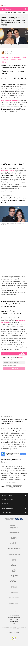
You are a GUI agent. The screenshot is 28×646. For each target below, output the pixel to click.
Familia (10, 12)
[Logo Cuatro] (14, 538)
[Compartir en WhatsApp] (15, 78)
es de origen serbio (7, 171)
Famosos (8, 9)
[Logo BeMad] (14, 571)
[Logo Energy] (14, 565)
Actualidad (4, 12)
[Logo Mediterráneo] (14, 603)
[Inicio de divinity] (2, 9)
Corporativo (6, 504)
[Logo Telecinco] (14, 532)
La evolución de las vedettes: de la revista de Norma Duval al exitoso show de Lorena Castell (14, 421)
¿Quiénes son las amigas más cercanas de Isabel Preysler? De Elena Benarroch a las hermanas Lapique (14, 304)
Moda (19, 12)
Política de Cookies (14, 619)
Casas (14, 12)
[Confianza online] (14, 640)
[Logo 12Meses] (14, 587)
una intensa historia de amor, (10, 100)
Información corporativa (14, 613)
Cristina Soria (8, 51)
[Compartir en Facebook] (25, 78)
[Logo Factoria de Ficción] (14, 554)
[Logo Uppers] (14, 576)
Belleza (24, 12)
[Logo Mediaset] (14, 520)
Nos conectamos (7, 499)
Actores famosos (17, 486)
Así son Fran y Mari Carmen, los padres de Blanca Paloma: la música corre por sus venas (13, 200)
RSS (14, 623)
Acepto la (10, 365)
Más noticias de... (7, 495)
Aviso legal (14, 611)
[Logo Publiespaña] (14, 598)
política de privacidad (12, 365)
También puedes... (8, 508)
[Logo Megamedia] (14, 632)
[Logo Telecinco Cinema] (14, 581)
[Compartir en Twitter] (18, 78)
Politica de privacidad (14, 615)
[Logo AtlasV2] (14, 592)
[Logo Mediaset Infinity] (14, 527)
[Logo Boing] (14, 560)
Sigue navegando (7, 512)
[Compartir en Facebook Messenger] (22, 78)
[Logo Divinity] (14, 543)
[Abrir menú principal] (25, 9)
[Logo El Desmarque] (14, 548)
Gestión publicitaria (14, 621)
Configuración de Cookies (14, 617)
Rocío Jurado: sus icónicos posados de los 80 (13, 5)
